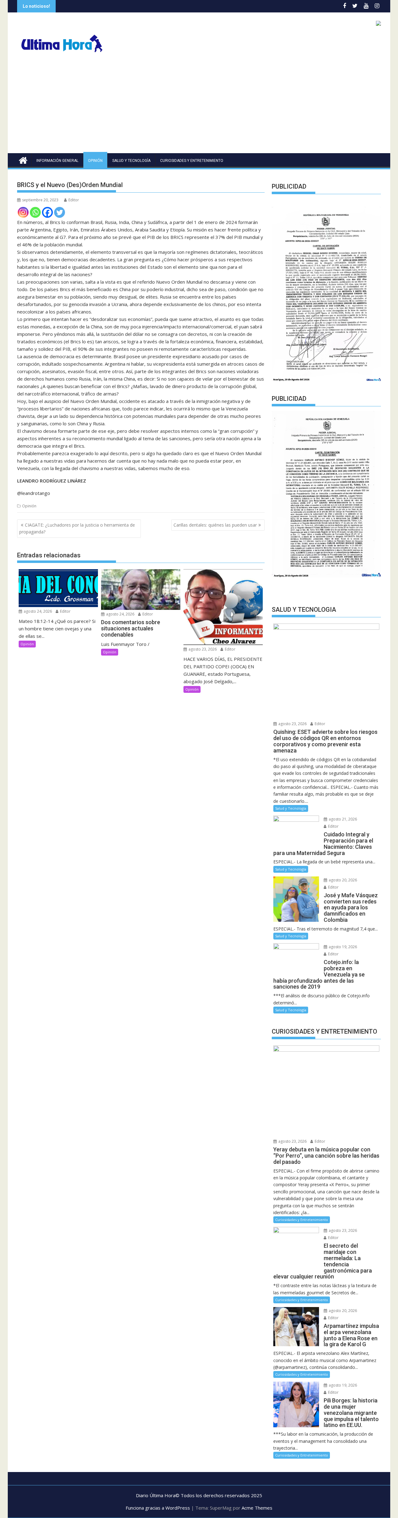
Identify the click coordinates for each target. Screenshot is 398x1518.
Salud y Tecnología (131, 160)
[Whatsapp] (35, 212)
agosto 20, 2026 (342, 880)
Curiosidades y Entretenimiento (191, 160)
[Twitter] (59, 212)
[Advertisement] (199, 106)
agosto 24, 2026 (37, 611)
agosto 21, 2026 (342, 819)
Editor (73, 200)
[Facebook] (47, 212)
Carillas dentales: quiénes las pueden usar (215, 525)
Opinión (95, 160)
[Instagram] (23, 212)
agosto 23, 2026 (202, 649)
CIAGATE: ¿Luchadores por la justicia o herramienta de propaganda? (77, 528)
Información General (57, 160)
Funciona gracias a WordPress (158, 1508)
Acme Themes (257, 1508)
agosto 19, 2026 (342, 946)
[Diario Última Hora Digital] (23, 159)
